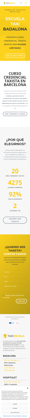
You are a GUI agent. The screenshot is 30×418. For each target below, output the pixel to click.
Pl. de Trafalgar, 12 (12, 360)
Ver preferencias (15, 412)
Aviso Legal (24, 416)
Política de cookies (7, 416)
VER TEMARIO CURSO (15, 114)
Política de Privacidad (16, 416)
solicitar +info (15, 56)
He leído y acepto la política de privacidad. (13, 296)
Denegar (15, 408)
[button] (27, 388)
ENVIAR (21, 301)
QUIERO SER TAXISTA (15, 220)
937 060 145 (9, 368)
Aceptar (15, 404)
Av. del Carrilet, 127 (12, 382)
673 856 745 (9, 370)
